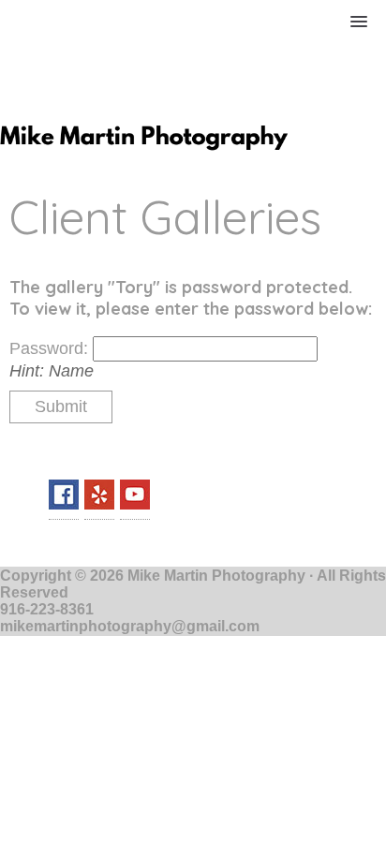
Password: (51, 348)
